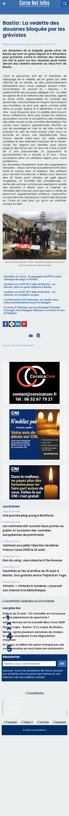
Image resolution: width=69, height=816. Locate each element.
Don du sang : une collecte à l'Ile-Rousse (32, 560)
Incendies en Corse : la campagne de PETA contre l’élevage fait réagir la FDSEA (33, 278)
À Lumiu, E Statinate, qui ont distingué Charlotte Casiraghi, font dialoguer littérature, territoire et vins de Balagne (34, 310)
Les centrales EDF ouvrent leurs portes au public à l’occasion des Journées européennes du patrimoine (33, 530)
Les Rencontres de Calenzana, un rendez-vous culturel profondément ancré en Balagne (31, 301)
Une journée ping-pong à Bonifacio (28, 515)
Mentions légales (13, 707)
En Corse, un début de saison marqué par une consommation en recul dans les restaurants (33, 646)
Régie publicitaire (13, 702)
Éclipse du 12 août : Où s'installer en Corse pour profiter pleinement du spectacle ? (34, 615)
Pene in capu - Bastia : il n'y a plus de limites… (33, 627)
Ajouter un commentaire (18, 345)
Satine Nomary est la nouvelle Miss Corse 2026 (34, 622)
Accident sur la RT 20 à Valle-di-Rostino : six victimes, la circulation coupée (29, 293)
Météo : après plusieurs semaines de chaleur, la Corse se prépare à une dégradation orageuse (33, 636)
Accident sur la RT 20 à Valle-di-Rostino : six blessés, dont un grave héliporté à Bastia (29, 285)
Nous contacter (12, 712)
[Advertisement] (34, 773)
